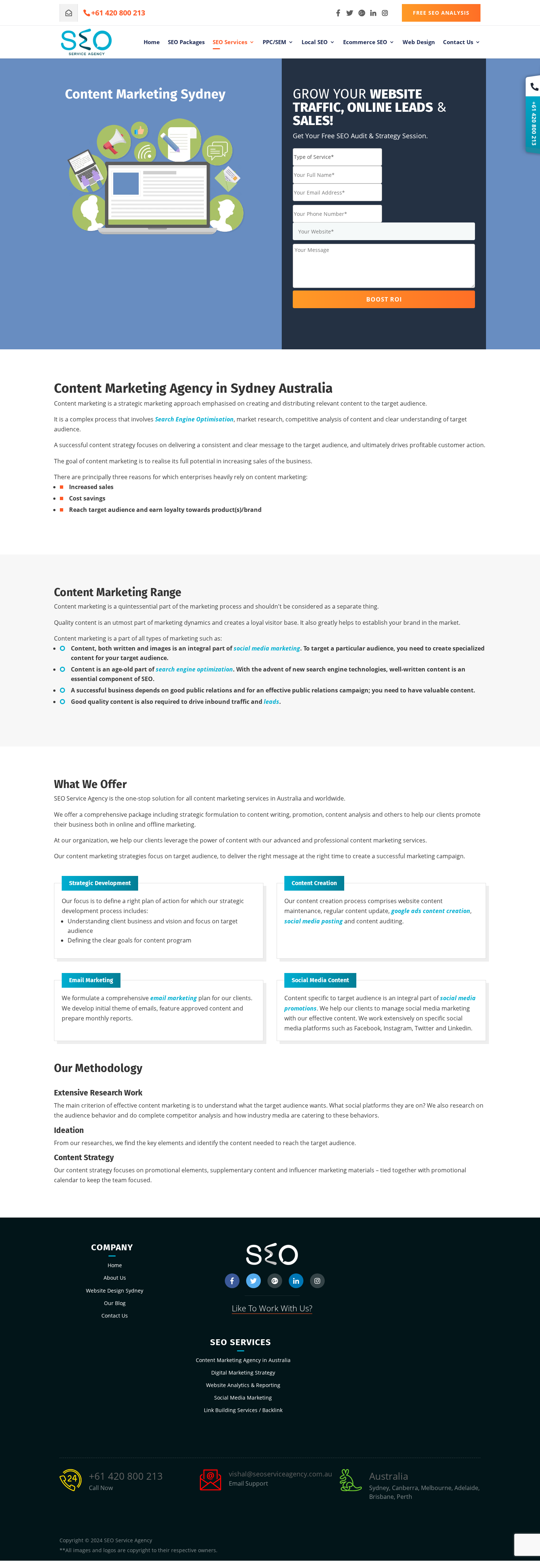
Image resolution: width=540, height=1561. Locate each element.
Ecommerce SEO (365, 42)
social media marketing (267, 648)
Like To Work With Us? (272, 1308)
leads (271, 702)
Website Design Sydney (114, 1290)
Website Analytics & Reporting (243, 1385)
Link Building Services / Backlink (243, 1410)
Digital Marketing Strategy (243, 1372)
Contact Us (458, 42)
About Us (115, 1277)
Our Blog (115, 1303)
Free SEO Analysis (441, 12)
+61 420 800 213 (126, 1476)
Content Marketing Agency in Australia (243, 1360)
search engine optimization (194, 669)
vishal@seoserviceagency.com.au (280, 1473)
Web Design (419, 42)
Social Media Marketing (243, 1397)
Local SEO (315, 42)
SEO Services (230, 42)
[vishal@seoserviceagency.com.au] (69, 13)
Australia (388, 1476)
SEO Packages (186, 42)
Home (152, 42)
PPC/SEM (274, 42)
